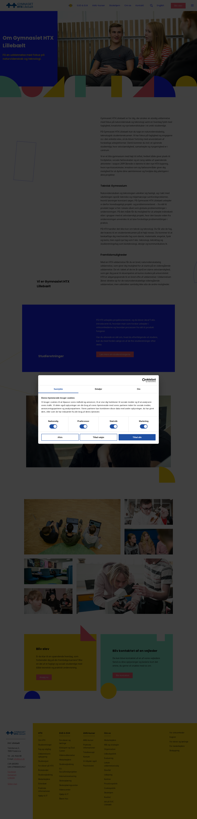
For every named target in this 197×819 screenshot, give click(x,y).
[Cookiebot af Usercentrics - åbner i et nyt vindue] (144, 380)
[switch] (83, 426)
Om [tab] (138, 389)
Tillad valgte (98, 437)
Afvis (60, 437)
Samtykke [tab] (58, 389)
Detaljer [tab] (98, 389)
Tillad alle (137, 437)
